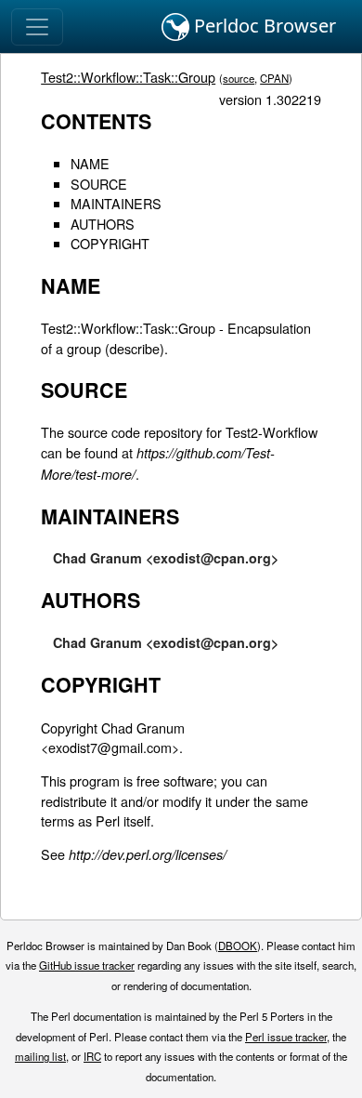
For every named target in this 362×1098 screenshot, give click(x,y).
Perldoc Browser (262, 25)
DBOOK (237, 945)
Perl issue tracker (286, 1036)
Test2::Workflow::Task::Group (128, 76)
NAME (90, 163)
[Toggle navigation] (37, 27)
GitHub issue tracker (87, 965)
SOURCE (99, 183)
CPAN (274, 78)
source (238, 78)
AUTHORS (103, 223)
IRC (92, 1056)
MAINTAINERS (116, 203)
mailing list (40, 1056)
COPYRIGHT (110, 243)
